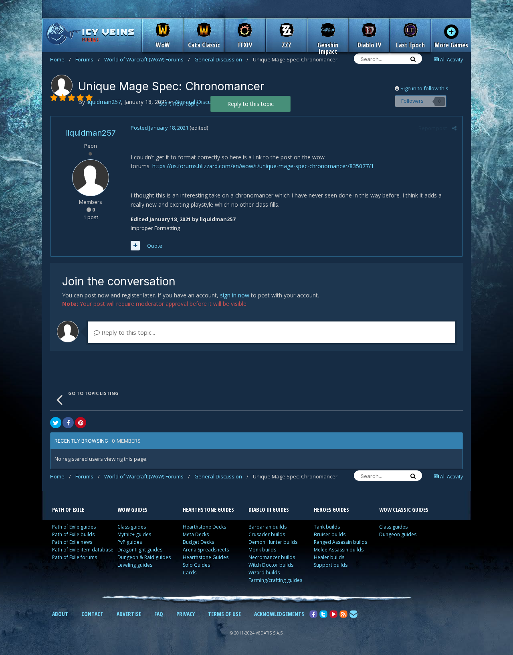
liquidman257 (91, 133)
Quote (154, 245)
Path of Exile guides (74, 526)
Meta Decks (196, 534)
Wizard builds (264, 572)
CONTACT (92, 614)
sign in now (234, 295)
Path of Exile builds (73, 534)
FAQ (158, 614)
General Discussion (221, 59)
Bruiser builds (329, 534)
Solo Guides (196, 564)
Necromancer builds (271, 557)
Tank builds (327, 526)
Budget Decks (198, 542)
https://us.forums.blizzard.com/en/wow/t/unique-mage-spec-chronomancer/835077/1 (263, 166)
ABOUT (60, 614)
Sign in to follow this (424, 88)
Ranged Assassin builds (340, 542)
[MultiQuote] (135, 245)
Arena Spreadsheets (206, 549)
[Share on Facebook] (68, 422)
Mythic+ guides (134, 534)
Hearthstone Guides (205, 557)
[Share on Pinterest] (80, 422)
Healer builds (329, 557)
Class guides (131, 526)
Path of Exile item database (82, 549)
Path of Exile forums (74, 557)
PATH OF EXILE (68, 509)
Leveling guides (134, 564)
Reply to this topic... (127, 332)
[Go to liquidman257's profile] (62, 85)
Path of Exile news (72, 542)
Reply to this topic (250, 104)
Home (60, 59)
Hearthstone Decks (204, 526)
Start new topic (178, 103)
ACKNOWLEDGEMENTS (279, 614)
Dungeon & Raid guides (144, 557)
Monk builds (262, 549)
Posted (159, 127)
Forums (87, 59)
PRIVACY (185, 614)
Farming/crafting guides (275, 580)
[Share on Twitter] (55, 422)
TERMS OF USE (224, 614)
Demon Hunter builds (272, 542)
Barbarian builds (267, 526)
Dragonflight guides (139, 549)
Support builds (330, 564)
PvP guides (129, 542)
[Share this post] (454, 128)
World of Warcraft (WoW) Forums (147, 59)
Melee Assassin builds (339, 549)
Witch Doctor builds (270, 564)
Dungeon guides (397, 534)
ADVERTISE (129, 614)
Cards (189, 572)
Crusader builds (266, 534)
